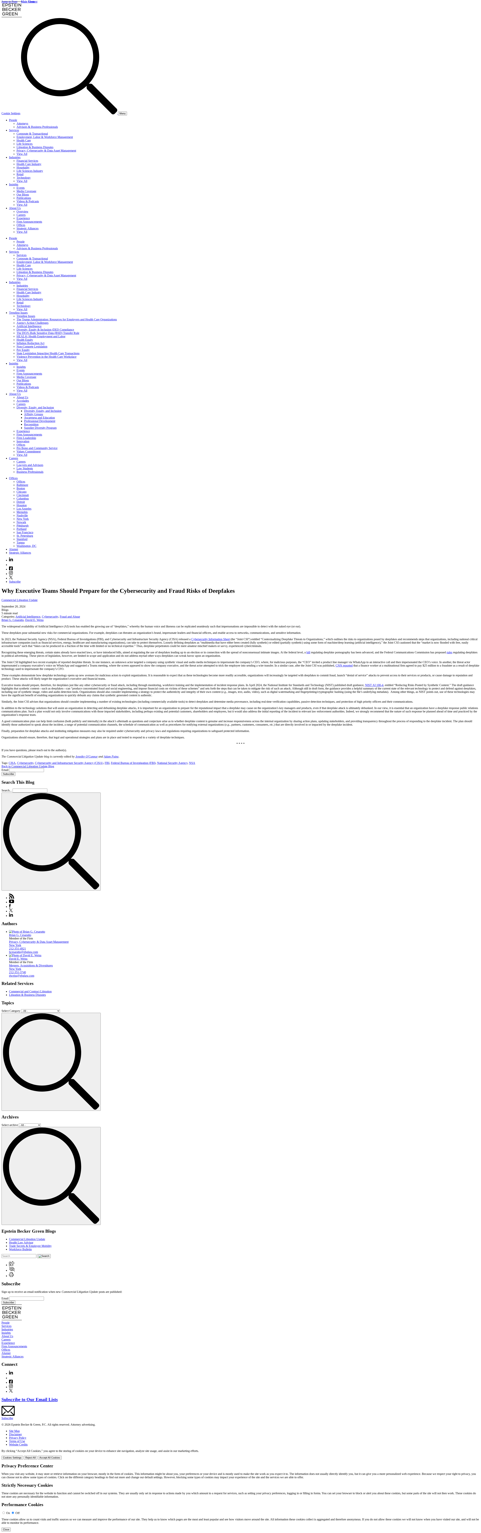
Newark (21, 522)
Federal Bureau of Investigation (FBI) (133, 763)
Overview (22, 211)
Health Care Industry (29, 164)
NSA (192, 763)
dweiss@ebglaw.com (21, 975)
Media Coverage (26, 191)
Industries (14, 157)
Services (14, 130)
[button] (11, 1264)
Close (6, 1529)
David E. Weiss (34, 620)
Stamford (22, 539)
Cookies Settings (12, 1457)
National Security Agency (172, 763)
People (13, 120)
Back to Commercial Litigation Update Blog (28, 766)
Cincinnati (23, 495)
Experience (23, 218)
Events (21, 187)
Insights (13, 184)
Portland (21, 529)
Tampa (21, 542)
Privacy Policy (17, 1437)
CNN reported (344, 665)
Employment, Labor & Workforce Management (45, 137)
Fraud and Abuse (70, 616)
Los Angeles (24, 508)
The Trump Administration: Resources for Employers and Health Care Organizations (67, 319)
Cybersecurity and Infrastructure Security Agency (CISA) (69, 763)
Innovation (23, 441)
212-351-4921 (17, 948)
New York (23, 518)
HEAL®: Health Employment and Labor (41, 336)
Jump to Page (9, 1)
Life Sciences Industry (30, 170)
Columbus (23, 498)
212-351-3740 (17, 972)
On (8, 1513)
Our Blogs (23, 194)
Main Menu (28, 1)
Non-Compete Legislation (32, 346)
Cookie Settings (11, 113)
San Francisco (25, 532)
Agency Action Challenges (32, 322)
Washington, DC (26, 545)
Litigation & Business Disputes (35, 147)
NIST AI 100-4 (374, 685)
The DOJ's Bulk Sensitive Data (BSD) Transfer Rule (48, 333)
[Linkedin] (11, 560)
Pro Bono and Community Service (37, 448)
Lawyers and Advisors (30, 465)
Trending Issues (18, 312)
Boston (21, 488)
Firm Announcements (29, 221)
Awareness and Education (39, 417)
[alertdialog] (240, 1497)
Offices (21, 225)
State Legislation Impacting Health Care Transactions (48, 353)
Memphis (22, 512)
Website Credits (18, 1444)
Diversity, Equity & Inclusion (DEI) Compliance (45, 329)
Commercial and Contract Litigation (30, 991)
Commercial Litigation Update (20, 600)
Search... (7, 790)
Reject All (30, 1457)
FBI (107, 763)
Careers (21, 214)
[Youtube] (11, 564)
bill (308, 652)
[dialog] (240, 1454)
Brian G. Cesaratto (13, 620)
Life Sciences (25, 143)
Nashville (22, 515)
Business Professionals (30, 471)
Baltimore (22, 485)
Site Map (14, 1431)
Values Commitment (29, 451)
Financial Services (27, 160)
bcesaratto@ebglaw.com (23, 952)
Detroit (21, 501)
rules (449, 652)
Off (17, 1513)
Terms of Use (17, 1441)
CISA (12, 763)
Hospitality (23, 167)
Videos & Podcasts (28, 201)
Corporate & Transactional (32, 133)
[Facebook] (11, 569)
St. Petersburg (25, 535)
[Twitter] (11, 578)
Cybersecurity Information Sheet (210, 639)
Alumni (13, 549)
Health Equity (25, 339)
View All (22, 154)
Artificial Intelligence (29, 326)
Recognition (31, 424)
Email (5, 769)
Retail (20, 174)
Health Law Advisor (21, 1242)
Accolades (23, 400)
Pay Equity (23, 350)
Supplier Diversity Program (40, 427)
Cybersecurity (50, 616)
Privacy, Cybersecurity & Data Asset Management (46, 150)
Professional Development (39, 421)
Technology (24, 177)
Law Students (25, 468)
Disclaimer (15, 1434)
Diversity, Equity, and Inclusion (35, 407)
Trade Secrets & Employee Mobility (30, 1246)
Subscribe (15, 581)
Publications (24, 198)
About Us (15, 208)
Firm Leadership (26, 438)
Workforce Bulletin (20, 1249)
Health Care (24, 140)
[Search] (69, 113)
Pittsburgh (23, 525)
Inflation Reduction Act (30, 343)
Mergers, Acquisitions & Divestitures (31, 965)
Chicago (21, 491)
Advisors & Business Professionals (37, 126)
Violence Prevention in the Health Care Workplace (46, 356)
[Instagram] (11, 573)
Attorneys (22, 123)
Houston (22, 505)
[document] (240, 1497)
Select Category (11, 1010)
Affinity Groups (33, 414)
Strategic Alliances (28, 228)
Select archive (10, 1125)
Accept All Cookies (49, 1457)
